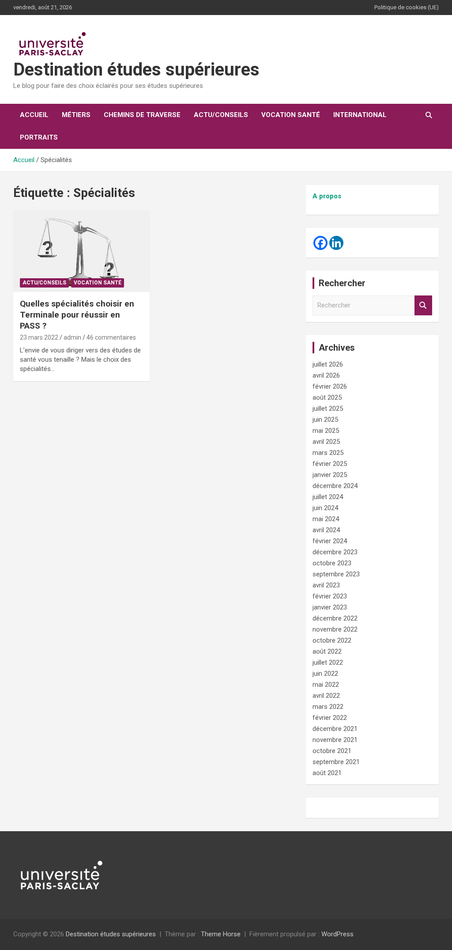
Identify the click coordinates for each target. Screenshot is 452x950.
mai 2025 (326, 431)
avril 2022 (326, 696)
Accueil (34, 115)
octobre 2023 (332, 563)
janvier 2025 (330, 475)
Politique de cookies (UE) (406, 7)
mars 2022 (328, 707)
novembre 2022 (335, 629)
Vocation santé (290, 115)
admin (72, 337)
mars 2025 (328, 453)
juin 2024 (325, 508)
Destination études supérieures (136, 69)
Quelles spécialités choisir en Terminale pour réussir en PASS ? (77, 314)
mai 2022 (326, 685)
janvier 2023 (330, 607)
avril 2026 (326, 375)
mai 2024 (326, 519)
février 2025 (330, 464)
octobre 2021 (332, 751)
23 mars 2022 (39, 337)
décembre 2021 (335, 729)
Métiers (76, 115)
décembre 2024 (335, 486)
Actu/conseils (221, 115)
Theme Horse (221, 934)
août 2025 (327, 397)
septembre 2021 (336, 762)
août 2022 (327, 651)
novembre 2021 (335, 740)
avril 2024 (326, 530)
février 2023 (330, 596)
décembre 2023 (335, 552)
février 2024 (330, 541)
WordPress (337, 934)
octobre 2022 (332, 640)
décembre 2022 (335, 618)
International (360, 115)
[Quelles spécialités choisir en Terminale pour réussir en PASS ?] (81, 251)
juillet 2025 (328, 409)
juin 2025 (325, 420)
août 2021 (327, 773)
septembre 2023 (336, 574)
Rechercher (423, 305)
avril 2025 (326, 442)
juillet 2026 (328, 364)
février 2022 (330, 718)
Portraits (39, 137)
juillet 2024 (328, 497)
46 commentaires (111, 337)
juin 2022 (325, 673)
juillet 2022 (328, 662)
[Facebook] (320, 243)
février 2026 (330, 386)
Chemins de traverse (142, 115)
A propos (327, 196)
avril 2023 (326, 585)
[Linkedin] (336, 243)
